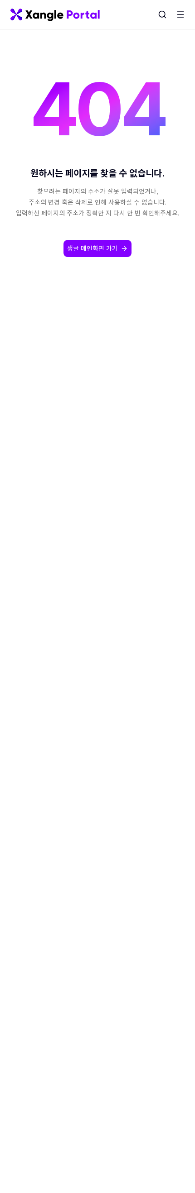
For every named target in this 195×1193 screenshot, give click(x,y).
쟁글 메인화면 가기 (92, 248)
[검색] (162, 14)
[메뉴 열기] (180, 14)
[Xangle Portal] (55, 14)
